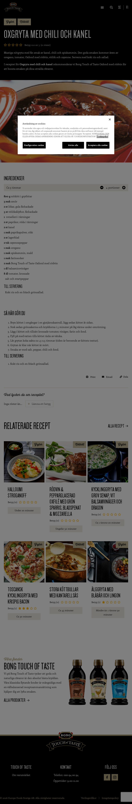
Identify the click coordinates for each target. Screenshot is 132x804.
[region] (66, 135)
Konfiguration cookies (34, 145)
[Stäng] (109, 119)
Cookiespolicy (102, 136)
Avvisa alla (73, 145)
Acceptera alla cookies (98, 145)
